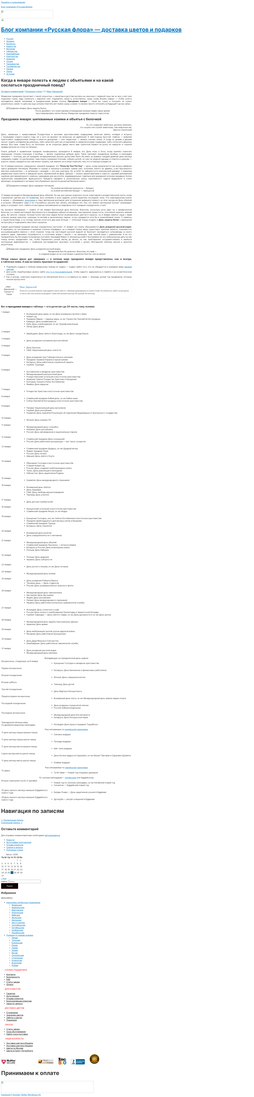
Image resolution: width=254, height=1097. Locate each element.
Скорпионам (18, 955)
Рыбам (15, 965)
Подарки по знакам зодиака (19, 935)
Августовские (18, 922)
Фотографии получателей (18, 842)
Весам (15, 953)
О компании (12, 1012)
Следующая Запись (11, 822)
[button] (7, 898)
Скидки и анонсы (14, 847)
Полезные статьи (33, 91)
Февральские (18, 907)
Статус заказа (13, 982)
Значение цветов (14, 1015)
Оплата (9, 984)
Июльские (16, 920)
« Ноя (3, 878)
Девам (15, 950)
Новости (10, 840)
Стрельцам (17, 958)
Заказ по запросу (14, 1003)
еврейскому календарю (76, 767)
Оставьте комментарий (12, 91)
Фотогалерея (12, 996)
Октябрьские (18, 927)
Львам (15, 948)
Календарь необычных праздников (23, 902)
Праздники (11, 1020)
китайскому (70, 777)
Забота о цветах (14, 1017)
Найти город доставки (17, 1034)
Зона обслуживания (16, 1031)
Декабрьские (18, 932)
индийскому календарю (76, 729)
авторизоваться (52, 835)
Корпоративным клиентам (19, 1001)
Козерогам (17, 960)
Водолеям (16, 963)
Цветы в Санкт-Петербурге (19, 1050)
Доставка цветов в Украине (19, 1045)
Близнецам (17, 943)
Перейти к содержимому (13, 2)
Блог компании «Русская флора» (17, 7)
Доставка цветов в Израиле (19, 1043)
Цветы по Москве (14, 1048)
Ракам (15, 945)
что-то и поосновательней (59, 272)
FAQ (8, 979)
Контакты (10, 974)
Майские (16, 915)
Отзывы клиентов (14, 845)
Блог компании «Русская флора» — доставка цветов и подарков (91, 29)
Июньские (16, 917)
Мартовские (17, 910)
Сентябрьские (18, 925)
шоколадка (30, 200)
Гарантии (10, 993)
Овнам (15, 937)
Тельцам (16, 940)
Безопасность (13, 977)
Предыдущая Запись (12, 820)
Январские (17, 905)
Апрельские (17, 912)
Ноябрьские (17, 930)
